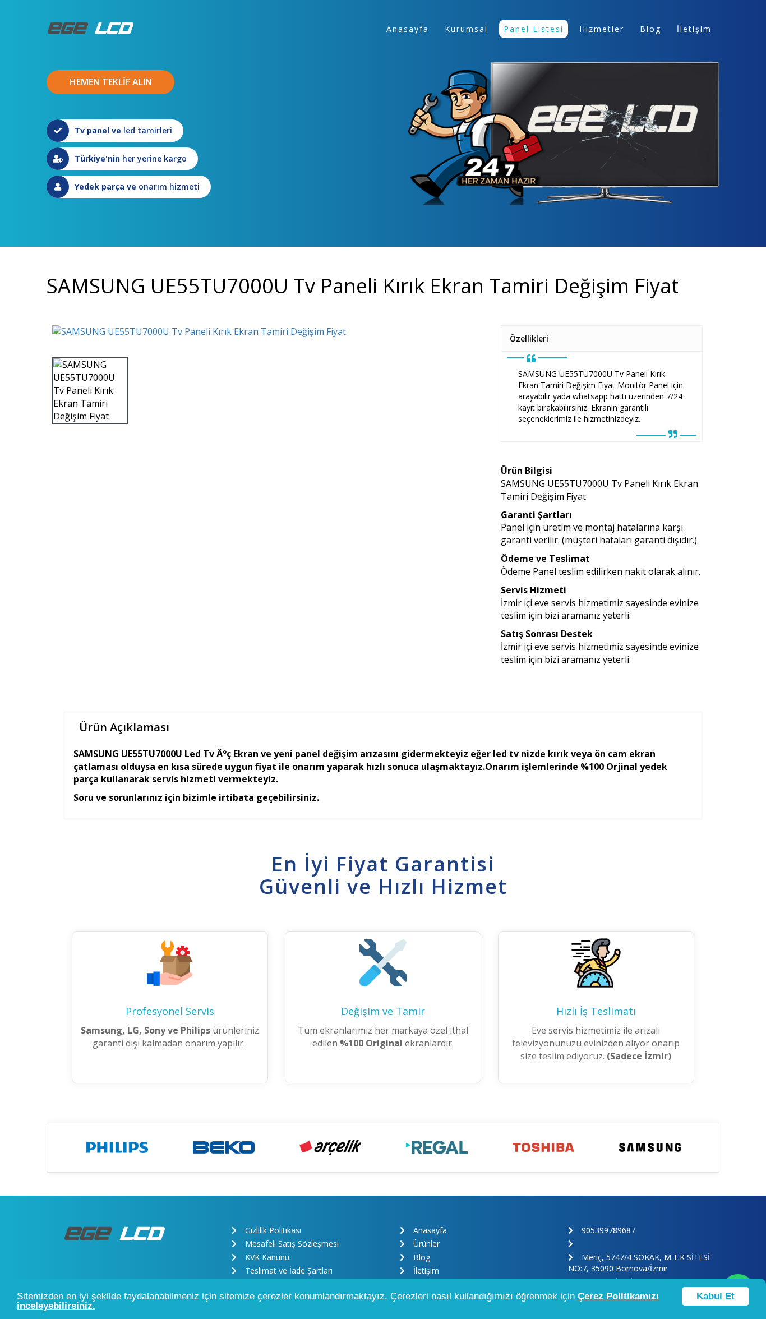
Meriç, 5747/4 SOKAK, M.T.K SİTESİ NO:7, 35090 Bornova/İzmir (639, 1263)
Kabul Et (715, 1296)
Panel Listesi (534, 29)
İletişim (694, 29)
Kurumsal (466, 29)
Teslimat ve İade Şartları (289, 1270)
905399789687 (608, 1230)
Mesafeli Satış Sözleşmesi (292, 1243)
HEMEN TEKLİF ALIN (111, 82)
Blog (650, 29)
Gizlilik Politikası (273, 1230)
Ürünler (426, 1243)
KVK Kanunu (267, 1257)
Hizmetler (601, 29)
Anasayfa (407, 29)
